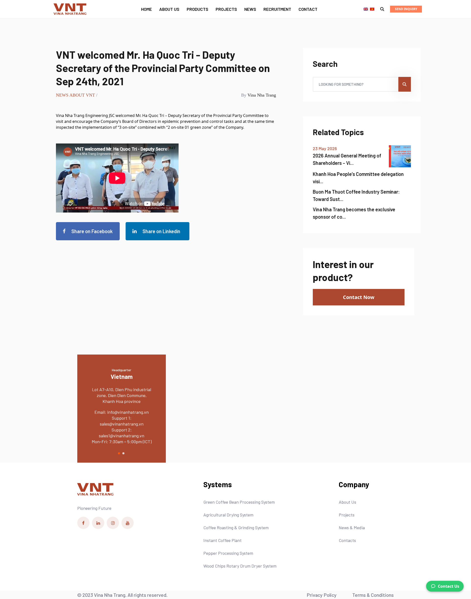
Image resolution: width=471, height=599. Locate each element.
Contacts (347, 540)
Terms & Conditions (373, 595)
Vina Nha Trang (262, 95)
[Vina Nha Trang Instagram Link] (113, 523)
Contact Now (358, 297)
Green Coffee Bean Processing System (239, 502)
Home (146, 9)
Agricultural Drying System (228, 514)
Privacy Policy (322, 595)
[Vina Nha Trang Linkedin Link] (98, 523)
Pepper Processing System (228, 553)
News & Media (352, 527)
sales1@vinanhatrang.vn (153, 429)
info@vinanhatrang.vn (85, 412)
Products (197, 9)
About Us (169, 9)
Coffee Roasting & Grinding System (236, 527)
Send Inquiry (406, 9)
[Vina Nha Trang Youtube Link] (127, 523)
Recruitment (277, 9)
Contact (308, 9)
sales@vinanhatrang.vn (153, 418)
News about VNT (75, 95)
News (250, 9)
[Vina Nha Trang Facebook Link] (83, 523)
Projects (226, 9)
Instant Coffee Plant (222, 540)
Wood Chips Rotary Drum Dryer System (239, 566)
